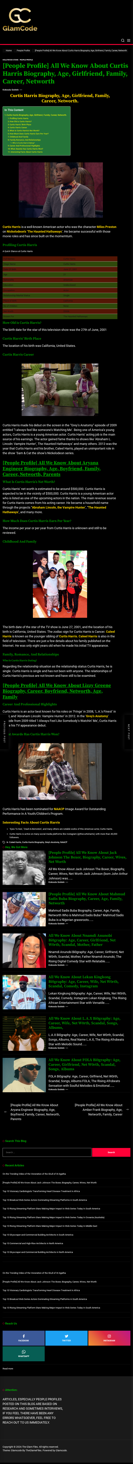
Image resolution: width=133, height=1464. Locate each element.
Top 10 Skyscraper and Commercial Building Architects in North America (38, 1252)
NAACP (63, 842)
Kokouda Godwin (11, 90)
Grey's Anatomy (52, 842)
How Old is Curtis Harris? (21, 121)
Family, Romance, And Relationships (25, 140)
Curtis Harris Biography (33, 842)
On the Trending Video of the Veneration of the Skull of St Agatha (34, 1174)
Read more (8, 1368)
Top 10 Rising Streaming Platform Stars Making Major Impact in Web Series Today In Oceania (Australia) (54, 1217)
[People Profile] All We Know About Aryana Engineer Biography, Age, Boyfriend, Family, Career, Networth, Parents (52, 468)
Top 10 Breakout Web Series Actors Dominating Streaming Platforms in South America (45, 1200)
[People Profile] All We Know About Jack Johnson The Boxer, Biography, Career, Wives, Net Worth (87, 857)
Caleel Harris (15, 842)
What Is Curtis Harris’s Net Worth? (24, 131)
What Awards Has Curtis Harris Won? (27, 149)
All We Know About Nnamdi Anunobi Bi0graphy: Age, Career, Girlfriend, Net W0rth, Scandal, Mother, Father (82, 940)
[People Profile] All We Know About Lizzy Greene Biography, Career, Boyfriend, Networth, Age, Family (57, 691)
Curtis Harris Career (18, 127)
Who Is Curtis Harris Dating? (23, 143)
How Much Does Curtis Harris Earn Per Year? (29, 134)
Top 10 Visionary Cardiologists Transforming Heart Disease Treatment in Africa (41, 1191)
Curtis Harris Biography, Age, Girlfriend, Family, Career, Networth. (37, 115)
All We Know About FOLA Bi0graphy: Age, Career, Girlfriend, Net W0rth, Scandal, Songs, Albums (84, 1064)
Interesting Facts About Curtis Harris (27, 152)
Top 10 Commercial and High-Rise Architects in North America (33, 1243)
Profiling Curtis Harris (19, 118)
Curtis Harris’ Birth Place (20, 125)
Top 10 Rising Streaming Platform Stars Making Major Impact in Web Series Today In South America (51, 1208)
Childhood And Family (19, 137)
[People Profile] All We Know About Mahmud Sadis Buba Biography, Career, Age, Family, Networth (86, 899)
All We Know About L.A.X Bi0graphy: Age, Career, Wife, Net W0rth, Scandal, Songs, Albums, (84, 1023)
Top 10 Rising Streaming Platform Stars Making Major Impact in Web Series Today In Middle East (50, 1226)
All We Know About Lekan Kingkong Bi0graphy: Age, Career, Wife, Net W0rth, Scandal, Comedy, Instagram (83, 982)
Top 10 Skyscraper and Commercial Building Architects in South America (38, 1234)
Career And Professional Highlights (25, 146)
